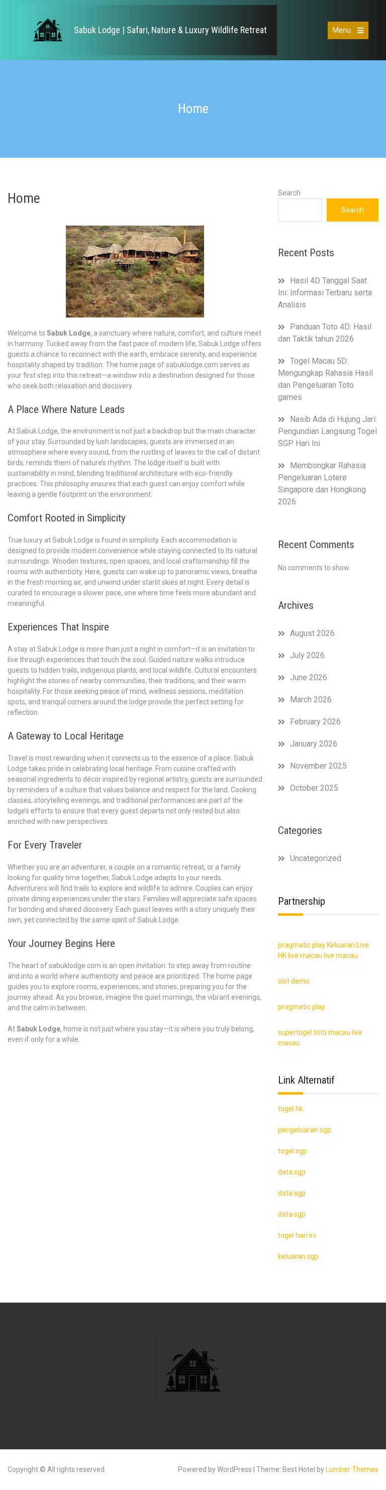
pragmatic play (301, 945)
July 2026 (307, 655)
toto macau (332, 1032)
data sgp (292, 1214)
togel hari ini (297, 1235)
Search (289, 193)
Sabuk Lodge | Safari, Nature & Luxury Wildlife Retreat (170, 30)
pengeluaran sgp (304, 1130)
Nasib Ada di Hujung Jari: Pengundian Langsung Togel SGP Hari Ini (327, 431)
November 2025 (318, 766)
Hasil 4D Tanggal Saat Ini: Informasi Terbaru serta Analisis (325, 292)
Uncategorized (315, 858)
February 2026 (315, 721)
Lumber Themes (352, 1469)
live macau (305, 955)
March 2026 (311, 699)
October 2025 (314, 788)
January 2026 (313, 744)
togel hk (290, 1109)
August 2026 (312, 633)
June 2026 (308, 677)
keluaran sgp (298, 1256)
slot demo (294, 981)
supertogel (295, 1032)
